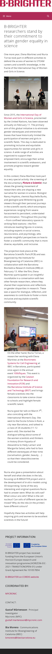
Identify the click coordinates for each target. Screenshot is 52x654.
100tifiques (20, 373)
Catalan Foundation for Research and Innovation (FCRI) (22, 380)
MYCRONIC (11, 593)
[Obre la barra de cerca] (48, 16)
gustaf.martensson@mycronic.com (23, 620)
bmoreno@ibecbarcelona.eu (20, 637)
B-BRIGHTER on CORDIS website (22, 576)
